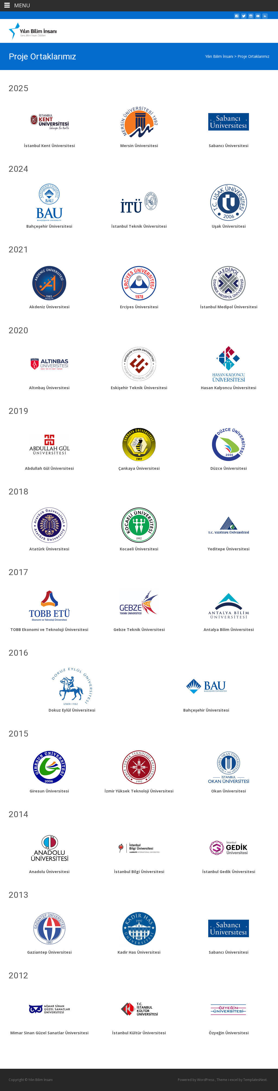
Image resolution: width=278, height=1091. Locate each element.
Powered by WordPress (196, 1079)
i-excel (233, 1079)
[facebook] (236, 17)
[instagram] (251, 17)
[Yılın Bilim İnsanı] (28, 30)
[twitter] (244, 17)
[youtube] (258, 17)
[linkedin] (265, 17)
